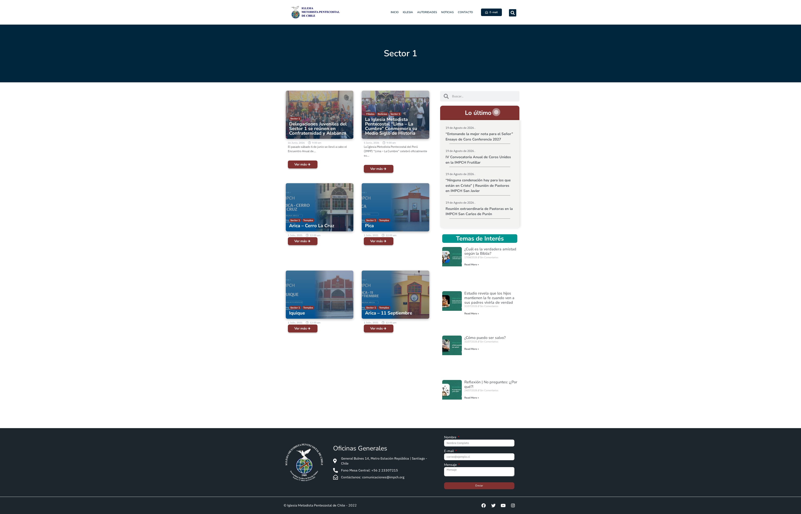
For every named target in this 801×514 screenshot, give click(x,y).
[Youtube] (503, 505)
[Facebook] (483, 505)
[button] (512, 12)
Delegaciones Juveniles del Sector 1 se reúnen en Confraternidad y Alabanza (318, 128)
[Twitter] (493, 505)
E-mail (449, 451)
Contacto (465, 12)
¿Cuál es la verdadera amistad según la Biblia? (490, 251)
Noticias (447, 12)
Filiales (370, 113)
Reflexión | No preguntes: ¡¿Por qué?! (490, 384)
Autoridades (427, 12)
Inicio (395, 12)
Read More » (471, 264)
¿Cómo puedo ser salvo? (485, 337)
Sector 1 (295, 118)
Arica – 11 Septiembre (388, 313)
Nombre (450, 438)
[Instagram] (513, 505)
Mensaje (451, 465)
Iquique (297, 313)
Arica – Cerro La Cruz (311, 226)
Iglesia (408, 12)
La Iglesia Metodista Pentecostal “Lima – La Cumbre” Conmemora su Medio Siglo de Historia (391, 126)
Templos (308, 220)
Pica (369, 226)
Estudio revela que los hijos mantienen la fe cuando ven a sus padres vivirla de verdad (489, 298)
